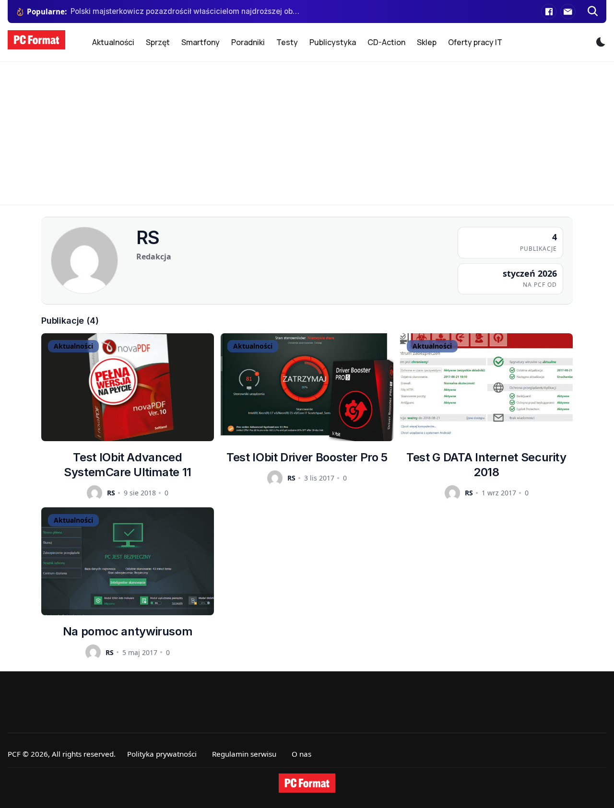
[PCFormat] (307, 783)
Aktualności (113, 42)
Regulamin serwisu (244, 754)
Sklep (427, 42)
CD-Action (386, 42)
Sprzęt (158, 42)
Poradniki (248, 42)
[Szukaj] (593, 11)
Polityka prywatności (162, 754)
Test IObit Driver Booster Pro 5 (307, 457)
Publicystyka (332, 42)
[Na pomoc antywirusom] (127, 561)
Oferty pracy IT (475, 42)
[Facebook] (548, 11)
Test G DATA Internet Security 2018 (486, 464)
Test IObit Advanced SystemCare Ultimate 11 (127, 464)
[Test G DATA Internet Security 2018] (486, 387)
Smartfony (200, 42)
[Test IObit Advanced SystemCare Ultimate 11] (127, 387)
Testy (287, 42)
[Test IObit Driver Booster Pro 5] (307, 387)
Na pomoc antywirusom (128, 631)
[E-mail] (568, 11)
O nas (301, 754)
